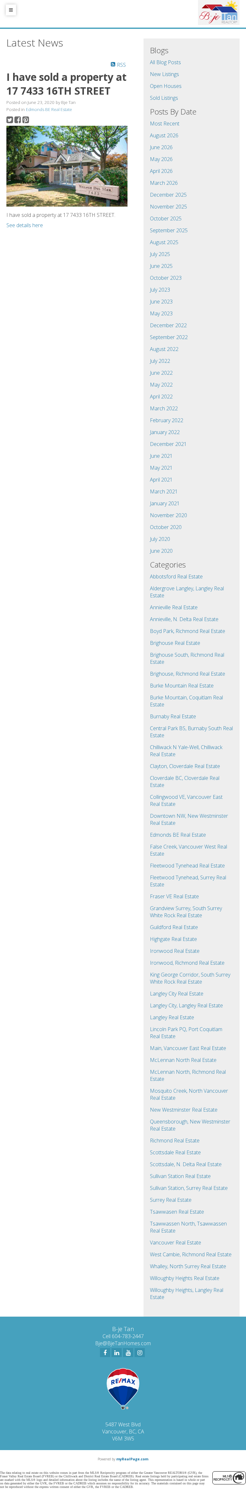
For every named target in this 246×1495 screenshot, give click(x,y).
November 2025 (168, 206)
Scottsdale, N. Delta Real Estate (186, 1164)
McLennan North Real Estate (183, 1060)
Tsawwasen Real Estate (177, 1211)
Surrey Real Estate (171, 1199)
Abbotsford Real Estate (176, 576)
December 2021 (168, 444)
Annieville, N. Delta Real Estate (184, 619)
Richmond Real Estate (175, 1140)
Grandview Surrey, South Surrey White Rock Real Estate (186, 912)
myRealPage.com (132, 1459)
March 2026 (164, 182)
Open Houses (166, 86)
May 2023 (161, 313)
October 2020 (166, 527)
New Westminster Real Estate (183, 1109)
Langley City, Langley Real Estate (186, 1005)
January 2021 (165, 503)
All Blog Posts (165, 62)
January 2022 (165, 432)
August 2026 (164, 135)
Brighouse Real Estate (175, 642)
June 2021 (161, 455)
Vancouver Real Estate (175, 1242)
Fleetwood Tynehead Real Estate (187, 865)
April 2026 (161, 171)
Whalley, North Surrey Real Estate (188, 1266)
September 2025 (169, 230)
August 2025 (164, 242)
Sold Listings (164, 97)
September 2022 (169, 337)
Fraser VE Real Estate (174, 896)
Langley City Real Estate (176, 993)
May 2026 (161, 159)
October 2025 (166, 218)
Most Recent (164, 123)
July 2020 (160, 538)
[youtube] (128, 1352)
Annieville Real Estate (174, 607)
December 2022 (168, 325)
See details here (24, 225)
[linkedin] (116, 1352)
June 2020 (161, 550)
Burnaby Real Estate (173, 716)
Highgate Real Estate (173, 939)
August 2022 (164, 349)
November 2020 (168, 515)
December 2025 (168, 194)
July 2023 (160, 289)
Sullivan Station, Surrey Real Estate (189, 1188)
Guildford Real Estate (174, 927)
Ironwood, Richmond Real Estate (187, 962)
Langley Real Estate (172, 1017)
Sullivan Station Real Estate (180, 1176)
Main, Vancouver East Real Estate (188, 1048)
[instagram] (140, 1352)
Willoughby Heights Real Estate (184, 1278)
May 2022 (161, 384)
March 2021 (164, 491)
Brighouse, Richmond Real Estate (187, 673)
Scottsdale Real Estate (175, 1152)
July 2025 (160, 254)
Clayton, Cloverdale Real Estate (185, 766)
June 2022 (161, 372)
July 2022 (160, 360)
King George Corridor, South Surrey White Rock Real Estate (190, 978)
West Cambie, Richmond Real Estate (191, 1254)
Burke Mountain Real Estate (182, 685)
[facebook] (105, 1352)
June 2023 (161, 301)
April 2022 (161, 396)
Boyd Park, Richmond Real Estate (187, 631)
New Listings (164, 74)
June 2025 (161, 265)
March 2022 (164, 408)
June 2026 (161, 147)
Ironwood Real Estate (175, 950)
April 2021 (161, 479)
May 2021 (161, 467)
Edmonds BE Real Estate (49, 109)
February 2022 (166, 420)
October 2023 (166, 277)
